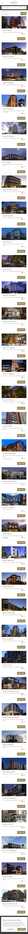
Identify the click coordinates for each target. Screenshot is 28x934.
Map (24, 13)
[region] (14, 924)
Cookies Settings (10, 929)
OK (21, 929)
